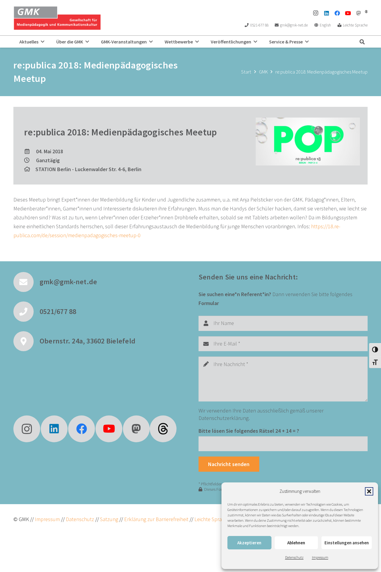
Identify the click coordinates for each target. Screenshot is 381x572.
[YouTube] (348, 13)
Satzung (108, 519)
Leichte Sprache (212, 519)
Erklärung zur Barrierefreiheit (156, 519)
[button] (369, 491)
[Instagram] (315, 13)
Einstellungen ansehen (346, 543)
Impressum (320, 557)
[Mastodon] (358, 13)
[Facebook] (337, 13)
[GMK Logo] (57, 18)
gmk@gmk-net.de (68, 281)
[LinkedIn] (326, 13)
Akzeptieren (249, 543)
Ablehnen (296, 543)
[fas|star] (163, 428)
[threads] (366, 11)
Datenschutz (294, 557)
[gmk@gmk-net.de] (26, 282)
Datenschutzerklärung (224, 418)
